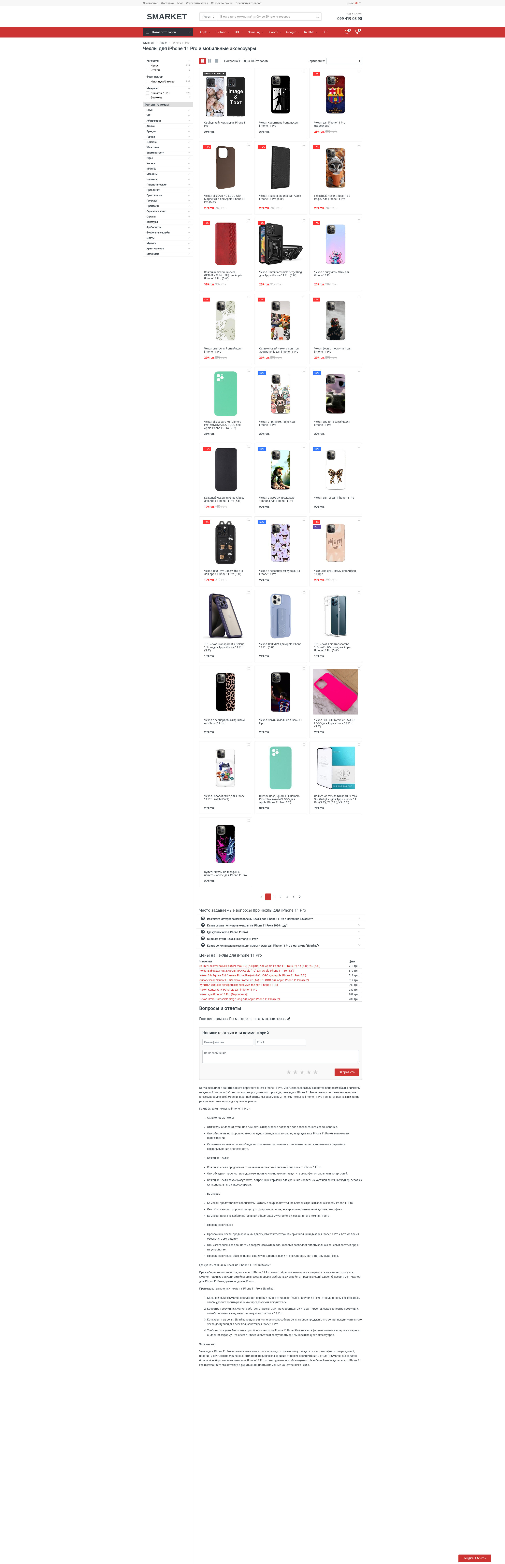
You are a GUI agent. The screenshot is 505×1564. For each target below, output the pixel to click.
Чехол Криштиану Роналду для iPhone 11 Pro (228, 989)
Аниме (151, 126)
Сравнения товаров (248, 3)
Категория (153, 60)
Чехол (155, 65)
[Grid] (202, 61)
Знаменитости (155, 152)
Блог (180, 3)
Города (151, 136)
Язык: (352, 3)
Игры (150, 157)
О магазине (150, 3)
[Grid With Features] (209, 61)
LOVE (150, 110)
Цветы (150, 237)
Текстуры (152, 221)
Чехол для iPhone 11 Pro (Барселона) (223, 994)
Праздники (153, 189)
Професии (153, 205)
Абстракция (154, 120)
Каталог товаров (164, 32)
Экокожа (157, 97)
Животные (153, 147)
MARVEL (151, 168)
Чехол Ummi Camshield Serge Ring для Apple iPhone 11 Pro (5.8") (239, 999)
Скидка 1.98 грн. (475, 1558)
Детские (152, 141)
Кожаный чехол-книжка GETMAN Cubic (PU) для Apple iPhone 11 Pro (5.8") (246, 970)
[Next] (300, 896)
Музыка (151, 243)
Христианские (155, 248)
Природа (152, 200)
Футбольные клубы (158, 232)
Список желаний (222, 3)
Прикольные (154, 195)
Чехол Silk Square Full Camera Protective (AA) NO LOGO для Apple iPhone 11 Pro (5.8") (252, 975)
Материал (152, 88)
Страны (151, 216)
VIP (149, 115)
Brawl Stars (153, 253)
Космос (151, 163)
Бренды (151, 131)
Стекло (155, 69)
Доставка (167, 3)
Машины (152, 173)
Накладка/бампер (163, 81)
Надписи (152, 179)
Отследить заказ (197, 3)
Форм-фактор (155, 76)
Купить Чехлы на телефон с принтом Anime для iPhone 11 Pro (238, 984)
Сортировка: (316, 61)
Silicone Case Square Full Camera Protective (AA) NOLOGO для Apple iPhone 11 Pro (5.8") (254, 980)
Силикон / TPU (160, 93)
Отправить (347, 1072)
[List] (216, 61)
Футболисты (154, 227)
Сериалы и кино (156, 211)
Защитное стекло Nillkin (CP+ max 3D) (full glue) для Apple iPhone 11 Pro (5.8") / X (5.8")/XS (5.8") (259, 965)
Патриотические (156, 184)
